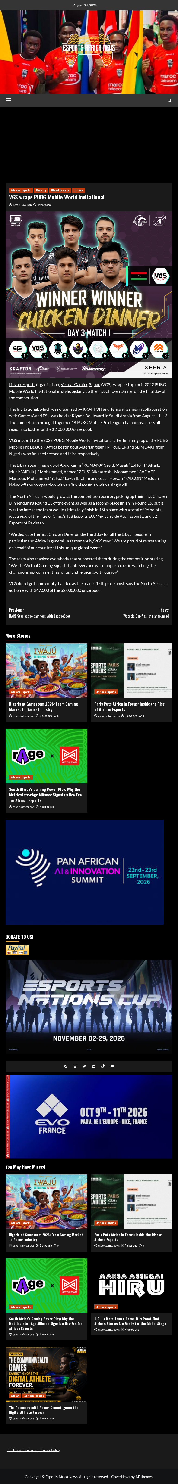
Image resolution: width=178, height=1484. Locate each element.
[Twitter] (84, 1066)
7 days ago (131, 716)
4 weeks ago (47, 807)
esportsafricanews (23, 716)
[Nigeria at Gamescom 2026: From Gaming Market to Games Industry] (46, 670)
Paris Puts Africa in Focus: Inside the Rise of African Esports (129, 706)
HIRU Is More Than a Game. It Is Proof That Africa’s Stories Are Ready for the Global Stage (130, 1321)
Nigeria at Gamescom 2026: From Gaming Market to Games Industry (43, 706)
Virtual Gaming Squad (80, 384)
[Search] (169, 100)
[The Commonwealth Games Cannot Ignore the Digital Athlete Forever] (46, 1374)
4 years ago (44, 205)
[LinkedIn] (93, 1066)
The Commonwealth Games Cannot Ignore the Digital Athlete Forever (43, 1410)
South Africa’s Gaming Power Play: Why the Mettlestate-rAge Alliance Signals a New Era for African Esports (45, 794)
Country (41, 190)
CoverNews (120, 1476)
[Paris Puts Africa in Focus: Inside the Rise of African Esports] (132, 670)
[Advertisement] (89, 141)
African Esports (21, 190)
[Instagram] (75, 1066)
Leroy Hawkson (22, 205)
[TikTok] (103, 1066)
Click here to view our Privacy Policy (33, 1450)
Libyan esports (22, 384)
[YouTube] (112, 1066)
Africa (15, 1396)
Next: (146, 613)
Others (78, 190)
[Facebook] (66, 1066)
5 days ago (46, 716)
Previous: (39, 613)
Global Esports (60, 190)
